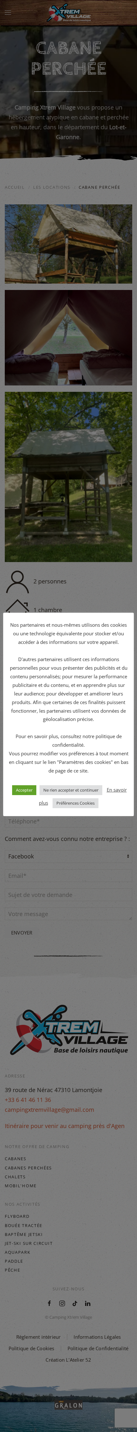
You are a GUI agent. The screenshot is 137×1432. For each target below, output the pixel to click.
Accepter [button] (24, 790)
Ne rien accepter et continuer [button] (70, 790)
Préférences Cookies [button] (75, 803)
